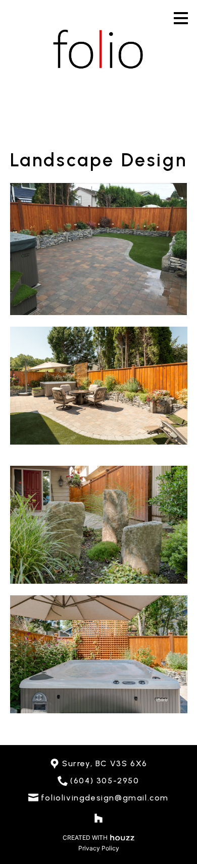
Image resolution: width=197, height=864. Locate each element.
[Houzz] (98, 818)
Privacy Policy (98, 848)
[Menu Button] (181, 18)
